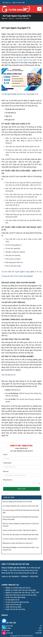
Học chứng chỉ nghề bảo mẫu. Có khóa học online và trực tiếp (20, 506)
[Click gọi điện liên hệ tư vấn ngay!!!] (4, 633)
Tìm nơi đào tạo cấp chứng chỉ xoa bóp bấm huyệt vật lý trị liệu (21, 534)
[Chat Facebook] (4, 621)
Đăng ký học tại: (7, 480)
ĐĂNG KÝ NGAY (22, 489)
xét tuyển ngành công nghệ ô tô (27, 60)
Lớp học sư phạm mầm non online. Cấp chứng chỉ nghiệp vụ (20, 530)
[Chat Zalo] (4, 627)
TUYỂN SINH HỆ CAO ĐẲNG (22, 18)
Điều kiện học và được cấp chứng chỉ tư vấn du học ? (18, 543)
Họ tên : (5, 454)
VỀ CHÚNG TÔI (6, 2)
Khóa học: (6, 471)
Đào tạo (11, 18)
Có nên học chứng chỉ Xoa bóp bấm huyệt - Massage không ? (20, 539)
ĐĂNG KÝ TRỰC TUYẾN (18, 2)
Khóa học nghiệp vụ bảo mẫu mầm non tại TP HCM (17, 502)
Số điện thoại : (7, 463)
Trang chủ (4, 18)
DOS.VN (30, 636)
